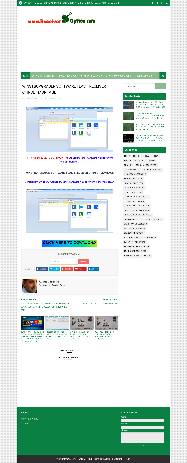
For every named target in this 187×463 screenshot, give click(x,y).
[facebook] (153, 3)
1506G (136, 156)
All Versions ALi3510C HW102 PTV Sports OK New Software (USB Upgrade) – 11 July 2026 (150, 104)
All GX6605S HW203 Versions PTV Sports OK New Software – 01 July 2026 (151, 126)
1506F (127, 156)
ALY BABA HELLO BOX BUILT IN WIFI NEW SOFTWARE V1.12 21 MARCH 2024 (104, 335)
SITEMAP (25, 423)
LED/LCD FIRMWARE (152, 170)
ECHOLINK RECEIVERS (43, 76)
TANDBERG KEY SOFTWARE (136, 247)
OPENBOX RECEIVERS (134, 188)
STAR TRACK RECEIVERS (118, 76)
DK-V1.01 (128, 165)
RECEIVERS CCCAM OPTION (137, 210)
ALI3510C (151, 161)
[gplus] (162, 3)
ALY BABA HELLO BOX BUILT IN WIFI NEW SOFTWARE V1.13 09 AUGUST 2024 (79, 335)
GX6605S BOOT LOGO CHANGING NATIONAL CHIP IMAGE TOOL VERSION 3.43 (57, 335)
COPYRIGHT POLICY (29, 419)
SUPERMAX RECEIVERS (134, 242)
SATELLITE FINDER (154, 219)
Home (25, 76)
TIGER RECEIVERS (143, 76)
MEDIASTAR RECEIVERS (135, 174)
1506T (156, 156)
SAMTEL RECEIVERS (133, 219)
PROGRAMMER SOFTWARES (136, 206)
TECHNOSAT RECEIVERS (135, 251)
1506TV (127, 161)
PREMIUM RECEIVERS (134, 201)
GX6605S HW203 (132, 170)
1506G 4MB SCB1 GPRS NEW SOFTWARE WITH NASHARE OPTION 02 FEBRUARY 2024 (149, 137)
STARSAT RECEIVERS (92, 76)
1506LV (146, 156)
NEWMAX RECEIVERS (133, 183)
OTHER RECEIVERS (55, 98)
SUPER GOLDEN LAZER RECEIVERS (140, 237)
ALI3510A (139, 161)
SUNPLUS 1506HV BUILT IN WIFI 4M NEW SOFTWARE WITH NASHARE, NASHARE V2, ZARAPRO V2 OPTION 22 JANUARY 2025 (32, 336)
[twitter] (157, 3)
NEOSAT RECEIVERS (68, 76)
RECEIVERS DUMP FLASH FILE (137, 215)
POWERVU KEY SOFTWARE (136, 197)
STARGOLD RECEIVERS (134, 228)
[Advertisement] (116, 49)
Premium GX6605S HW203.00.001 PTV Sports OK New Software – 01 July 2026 (150, 115)
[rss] (167, 3)
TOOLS (147, 256)
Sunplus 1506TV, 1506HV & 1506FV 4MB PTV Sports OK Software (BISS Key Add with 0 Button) (82, 3)
